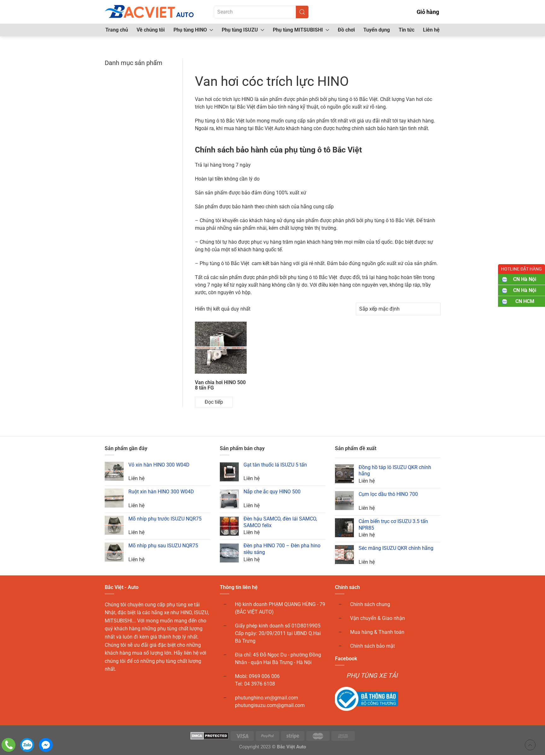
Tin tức (406, 30)
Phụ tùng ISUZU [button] (240, 30)
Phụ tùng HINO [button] (190, 30)
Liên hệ (431, 30)
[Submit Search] (302, 12)
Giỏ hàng (428, 12)
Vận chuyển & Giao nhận (377, 618)
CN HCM (524, 301)
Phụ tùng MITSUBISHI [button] (298, 30)
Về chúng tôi (151, 30)
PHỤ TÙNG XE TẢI (371, 675)
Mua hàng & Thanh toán (377, 632)
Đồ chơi (346, 30)
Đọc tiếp (214, 402)
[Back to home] (150, 12)
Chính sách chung (370, 604)
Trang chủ (116, 30)
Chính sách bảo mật (372, 646)
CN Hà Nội (524, 279)
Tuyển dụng (376, 30)
